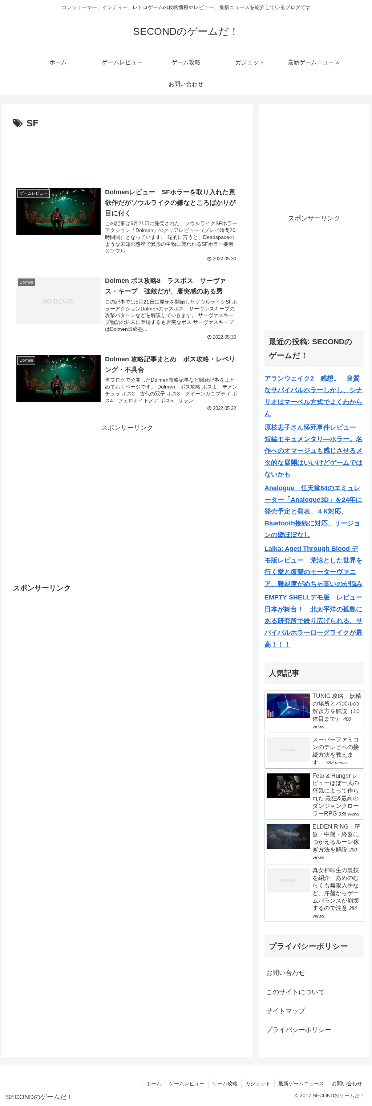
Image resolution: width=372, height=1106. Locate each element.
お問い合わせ (285, 972)
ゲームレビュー (187, 1083)
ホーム (153, 1083)
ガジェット (258, 1083)
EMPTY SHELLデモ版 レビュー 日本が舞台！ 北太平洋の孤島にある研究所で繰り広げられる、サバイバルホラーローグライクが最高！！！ (316, 621)
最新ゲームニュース (301, 1083)
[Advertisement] (127, 153)
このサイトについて (295, 992)
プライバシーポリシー (298, 1029)
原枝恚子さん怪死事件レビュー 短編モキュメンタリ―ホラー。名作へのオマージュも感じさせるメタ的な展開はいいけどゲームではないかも (313, 451)
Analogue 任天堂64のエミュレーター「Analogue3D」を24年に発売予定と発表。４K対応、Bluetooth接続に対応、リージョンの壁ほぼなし (313, 511)
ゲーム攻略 (225, 1083)
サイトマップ (285, 1010)
